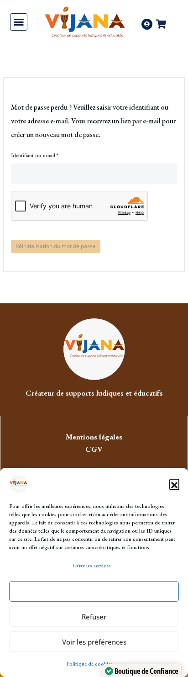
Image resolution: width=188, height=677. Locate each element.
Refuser (94, 616)
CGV (94, 449)
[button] (174, 483)
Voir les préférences (94, 641)
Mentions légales (94, 437)
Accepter (94, 591)
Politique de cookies (89, 663)
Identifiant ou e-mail (47, 154)
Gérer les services (92, 565)
